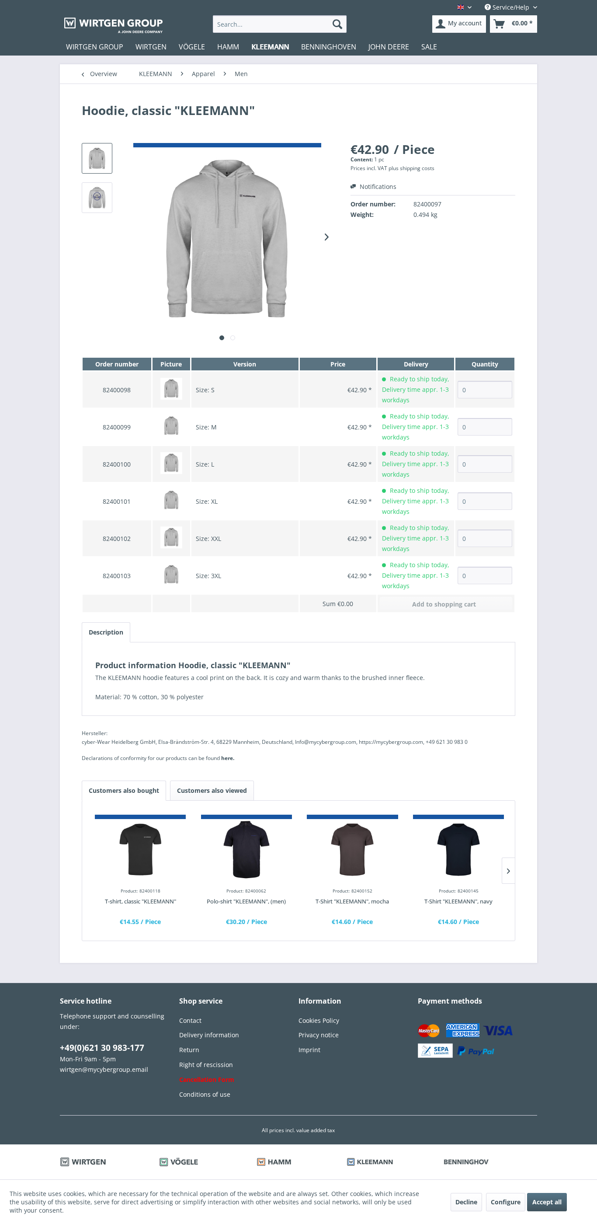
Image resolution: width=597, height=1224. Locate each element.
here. (227, 758)
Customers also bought (124, 790)
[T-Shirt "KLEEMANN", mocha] (352, 849)
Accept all (547, 1202)
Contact (190, 1020)
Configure (506, 1202)
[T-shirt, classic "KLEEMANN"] (140, 849)
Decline (466, 1202)
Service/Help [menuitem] (511, 7)
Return (189, 1050)
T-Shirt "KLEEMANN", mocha (352, 901)
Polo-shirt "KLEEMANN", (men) (246, 901)
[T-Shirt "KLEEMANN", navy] (458, 849)
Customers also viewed (212, 790)
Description (106, 632)
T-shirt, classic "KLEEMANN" (140, 901)
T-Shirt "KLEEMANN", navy (458, 901)
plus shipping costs (411, 168)
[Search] (337, 24)
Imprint (309, 1050)
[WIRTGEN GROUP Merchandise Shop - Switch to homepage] (113, 25)
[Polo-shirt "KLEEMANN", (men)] (246, 849)
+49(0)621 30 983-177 (102, 1047)
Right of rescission (206, 1064)
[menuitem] (280, 24)
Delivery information (209, 1035)
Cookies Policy (318, 1020)
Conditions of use (204, 1094)
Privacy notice (318, 1035)
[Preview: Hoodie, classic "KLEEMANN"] (97, 158)
